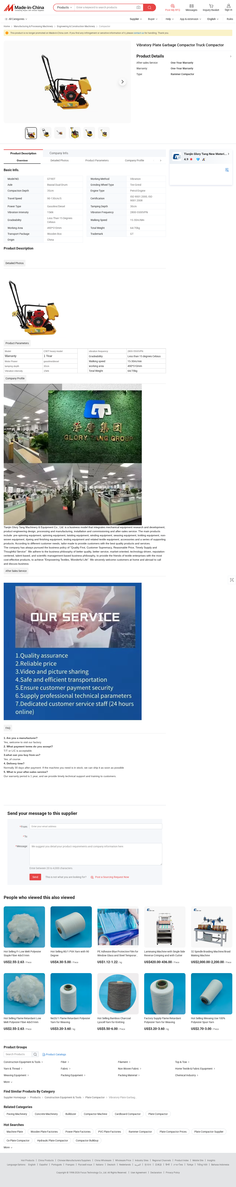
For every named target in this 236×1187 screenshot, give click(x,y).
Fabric (64, 1068)
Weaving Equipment (15, 1075)
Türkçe (190, 1164)
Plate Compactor (158, 1114)
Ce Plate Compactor (18, 1140)
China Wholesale (103, 1160)
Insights (211, 1160)
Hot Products (27, 1160)
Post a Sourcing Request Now (110, 877)
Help (168, 19)
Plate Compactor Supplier (208, 1131)
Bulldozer (70, 1114)
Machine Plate (15, 1131)
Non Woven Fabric (128, 1068)
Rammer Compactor (140, 1131)
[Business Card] (227, 169)
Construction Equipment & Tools (22, 1062)
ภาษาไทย (178, 1164)
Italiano (99, 1164)
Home (7, 26)
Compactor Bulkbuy (87, 1140)
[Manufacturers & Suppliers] (24, 7)
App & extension (189, 19)
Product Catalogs (55, 1054)
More (7, 1147)
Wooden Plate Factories (44, 1131)
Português (56, 1164)
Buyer (151, 19)
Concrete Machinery (46, 1114)
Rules (230, 19)
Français (70, 1164)
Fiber (64, 1062)
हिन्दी (168, 1164)
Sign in (228, 9)
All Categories (16, 19)
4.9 (186, 159)
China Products (46, 1160)
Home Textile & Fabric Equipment (194, 1068)
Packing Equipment (72, 1075)
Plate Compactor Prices (173, 1131)
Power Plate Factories (78, 1131)
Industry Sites (141, 1160)
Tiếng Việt (202, 1164)
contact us (138, 32)
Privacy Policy (173, 1172)
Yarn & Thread (12, 1068)
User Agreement (139, 1172)
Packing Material (127, 1075)
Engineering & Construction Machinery (76, 26)
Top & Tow (181, 1062)
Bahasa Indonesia (220, 1164)
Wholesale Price (123, 1160)
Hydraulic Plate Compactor (52, 1140)
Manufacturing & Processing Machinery (33, 26)
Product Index (182, 1160)
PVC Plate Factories (109, 1131)
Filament (123, 1062)
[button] (154, 160)
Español (43, 1164)
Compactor (104, 26)
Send (35, 877)
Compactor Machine (95, 1114)
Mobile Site (197, 1160)
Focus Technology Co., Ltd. (93, 1172)
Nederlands (125, 1164)
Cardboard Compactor (128, 1114)
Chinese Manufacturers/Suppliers (74, 1160)
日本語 (158, 1164)
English (32, 1164)
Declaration (156, 1172)
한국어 (148, 1164)
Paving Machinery (17, 1114)
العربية (138, 1164)
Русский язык (85, 1164)
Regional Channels (161, 1160)
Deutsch (111, 1164)
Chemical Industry (185, 1075)
